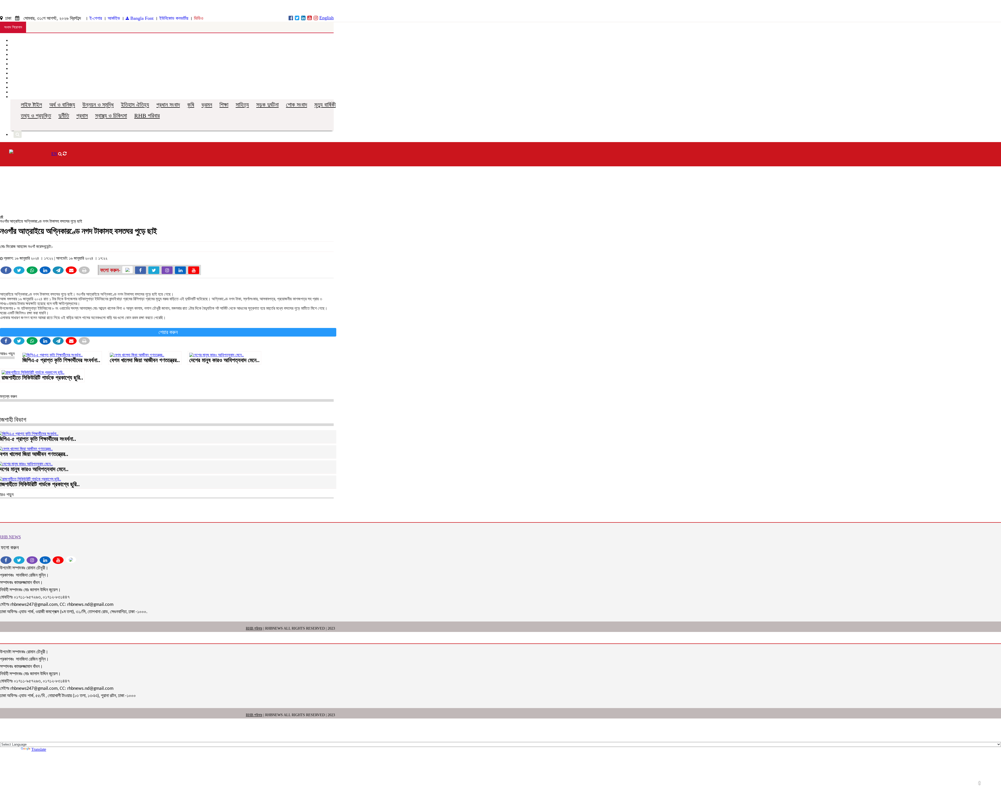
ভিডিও (198, 18)
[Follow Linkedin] (180, 270)
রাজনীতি (15, 49)
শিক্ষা (223, 104)
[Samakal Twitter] (297, 18)
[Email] (71, 270)
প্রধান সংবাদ (168, 104)
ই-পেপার (95, 18)
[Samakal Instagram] (316, 18)
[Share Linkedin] (45, 270)
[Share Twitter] (19, 270)
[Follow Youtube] (193, 270)
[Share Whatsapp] (32, 270)
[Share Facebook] (6, 270)
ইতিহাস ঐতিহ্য (135, 104)
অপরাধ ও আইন (20, 64)
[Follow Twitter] (153, 270)
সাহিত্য (242, 104)
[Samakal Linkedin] (303, 18)
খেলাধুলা (15, 68)
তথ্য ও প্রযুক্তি (36, 115)
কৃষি (190, 104)
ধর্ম (12, 73)
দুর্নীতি (63, 115)
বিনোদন (15, 78)
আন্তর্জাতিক (18, 59)
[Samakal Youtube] (309, 18)
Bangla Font (141, 18)
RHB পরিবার (147, 115)
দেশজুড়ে (16, 54)
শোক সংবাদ (296, 104)
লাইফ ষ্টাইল (31, 104)
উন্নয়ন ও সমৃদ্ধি (98, 104)
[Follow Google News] (127, 269)
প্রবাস (82, 115)
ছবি (12, 87)
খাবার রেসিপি (18, 82)
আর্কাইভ (114, 18)
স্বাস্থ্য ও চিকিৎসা (111, 115)
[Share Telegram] (58, 270)
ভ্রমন (207, 104)
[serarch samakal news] (17, 134)
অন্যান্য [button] (16, 96)
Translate (38, 749)
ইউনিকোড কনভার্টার (173, 18)
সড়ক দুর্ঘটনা (267, 104)
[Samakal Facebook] (291, 18)
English (326, 17)
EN (54, 153)
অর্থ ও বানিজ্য (62, 104)
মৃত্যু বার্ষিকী (325, 104)
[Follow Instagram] (167, 270)
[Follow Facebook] (140, 270)
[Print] (84, 270)
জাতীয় (14, 45)
